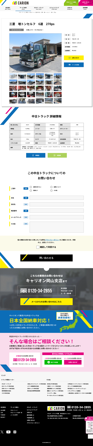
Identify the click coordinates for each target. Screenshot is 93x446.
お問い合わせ (75, 58)
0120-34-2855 (40, 291)
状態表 (59, 155)
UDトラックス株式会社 (8, 386)
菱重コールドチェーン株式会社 (55, 391)
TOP (20, 12)
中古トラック (14, 410)
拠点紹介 (3, 417)
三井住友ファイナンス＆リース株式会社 (78, 384)
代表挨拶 (3, 415)
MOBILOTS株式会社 (52, 384)
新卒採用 (29, 415)
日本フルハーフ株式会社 (8, 388)
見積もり (35, 190)
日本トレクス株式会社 (33, 388)
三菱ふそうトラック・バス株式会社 (36, 384)
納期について (57, 187)
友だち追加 (54, 362)
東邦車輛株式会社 (6, 391)
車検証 (37, 155)
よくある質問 (14, 415)
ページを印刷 (75, 65)
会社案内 (3, 407)
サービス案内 (25, 12)
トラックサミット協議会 (74, 391)
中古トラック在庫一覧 (34, 12)
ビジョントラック (32, 410)
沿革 (2, 412)
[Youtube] (9, 431)
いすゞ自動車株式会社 (33, 386)
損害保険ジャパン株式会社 (54, 388)
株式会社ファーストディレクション (77, 388)
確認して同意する (48, 246)
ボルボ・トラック (6, 384)
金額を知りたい (37, 187)
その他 (55, 190)
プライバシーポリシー (52, 240)
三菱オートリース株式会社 (54, 386)
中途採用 (29, 418)
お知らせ (29, 412)
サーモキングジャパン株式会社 (55, 395)
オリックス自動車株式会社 (75, 386)
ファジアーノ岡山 (51, 393)
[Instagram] (16, 431)
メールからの (46, 301)
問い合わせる (46, 258)
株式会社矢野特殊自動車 (33, 391)
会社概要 (3, 410)
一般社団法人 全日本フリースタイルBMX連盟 (79, 393)
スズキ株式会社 (6, 393)
